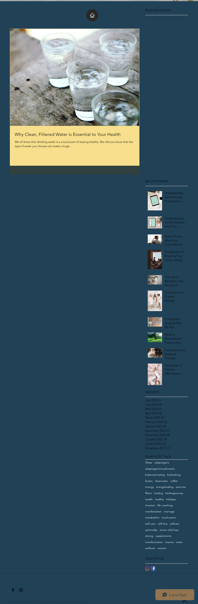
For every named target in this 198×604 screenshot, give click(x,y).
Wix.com (82, 602)
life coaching (165, 505)
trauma (169, 542)
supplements (163, 536)
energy (149, 487)
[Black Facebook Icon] (13, 590)
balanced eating (155, 474)
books (149, 481)
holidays (171, 499)
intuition (150, 505)
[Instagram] (147, 568)
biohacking (174, 474)
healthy (159, 499)
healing (158, 493)
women (162, 548)
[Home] (92, 15)
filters (148, 493)
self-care (150, 523)
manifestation (153, 511)
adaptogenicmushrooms (160, 468)
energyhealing (164, 487)
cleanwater (161, 481)
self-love (163, 523)
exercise (181, 487)
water (179, 542)
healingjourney (174, 493)
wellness (150, 548)
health (149, 499)
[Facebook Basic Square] (153, 568)
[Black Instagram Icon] (21, 590)
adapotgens (161, 462)
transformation (154, 542)
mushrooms (169, 517)
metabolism (152, 517)
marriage (169, 511)
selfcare (174, 523)
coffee (174, 481)
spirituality (151, 530)
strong (149, 536)
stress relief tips (169, 530)
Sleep (148, 462)
